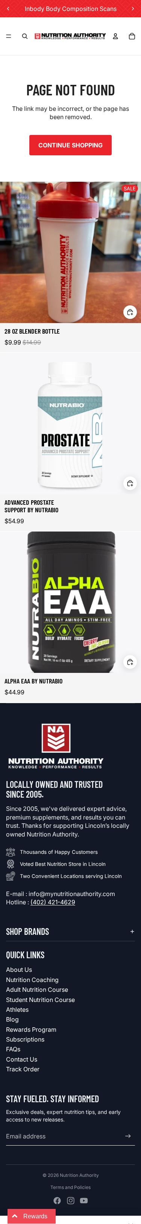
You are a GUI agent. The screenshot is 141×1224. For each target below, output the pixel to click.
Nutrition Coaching (32, 979)
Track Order (22, 1069)
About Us (19, 969)
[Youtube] (83, 1200)
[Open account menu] (115, 36)
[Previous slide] (8, 8)
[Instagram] (70, 1200)
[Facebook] (57, 1200)
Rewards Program (31, 1029)
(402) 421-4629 (52, 902)
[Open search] (25, 36)
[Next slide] (132, 8)
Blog (12, 1019)
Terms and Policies (70, 1187)
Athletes (17, 1009)
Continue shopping (70, 145)
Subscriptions (25, 1039)
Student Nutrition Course (40, 999)
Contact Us (21, 1059)
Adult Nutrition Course (37, 989)
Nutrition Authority (79, 1175)
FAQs (13, 1049)
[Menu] (8, 36)
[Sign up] (128, 1136)
